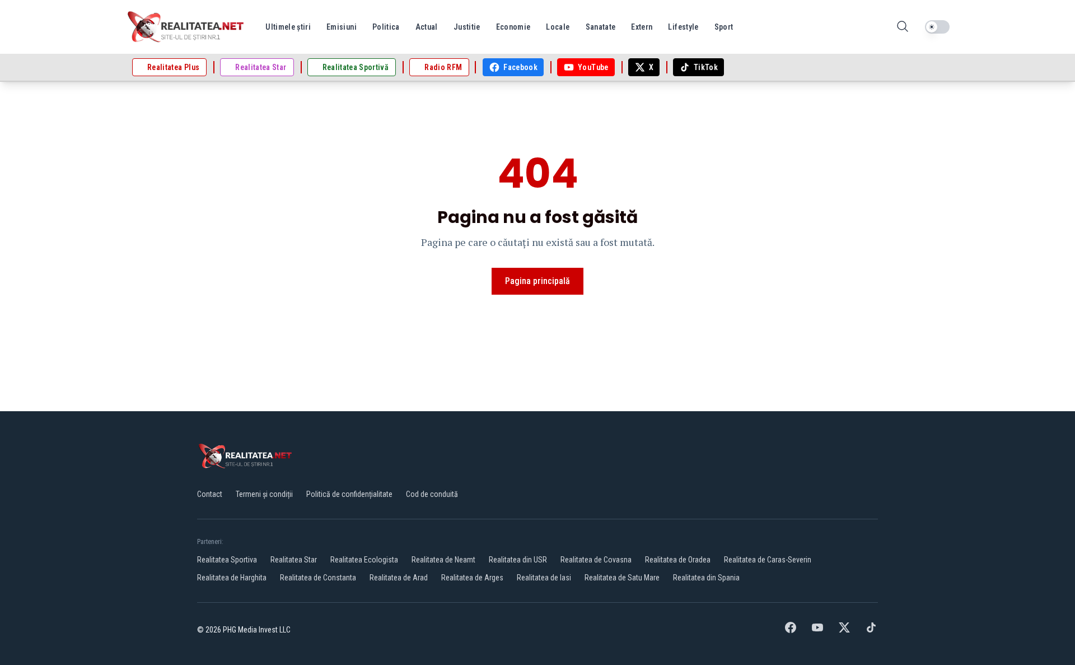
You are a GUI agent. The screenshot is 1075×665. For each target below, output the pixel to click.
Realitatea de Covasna (596, 559)
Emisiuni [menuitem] (341, 26)
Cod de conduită (432, 494)
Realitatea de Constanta (318, 577)
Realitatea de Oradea (678, 559)
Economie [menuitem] (513, 26)
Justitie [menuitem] (467, 26)
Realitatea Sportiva (227, 559)
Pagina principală (537, 281)
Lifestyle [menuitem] (683, 26)
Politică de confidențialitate (349, 494)
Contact (209, 494)
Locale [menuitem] (557, 26)
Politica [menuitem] (386, 26)
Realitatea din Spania (706, 577)
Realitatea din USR (518, 559)
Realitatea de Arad (399, 577)
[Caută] (902, 27)
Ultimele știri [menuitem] (288, 26)
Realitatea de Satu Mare (622, 577)
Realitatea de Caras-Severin (767, 559)
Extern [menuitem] (641, 26)
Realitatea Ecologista (364, 559)
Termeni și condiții (264, 494)
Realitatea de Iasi (544, 577)
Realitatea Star (293, 559)
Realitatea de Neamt (443, 559)
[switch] (937, 27)
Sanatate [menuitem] (601, 26)
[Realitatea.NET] (186, 26)
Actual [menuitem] (426, 26)
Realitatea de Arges (472, 577)
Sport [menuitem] (723, 26)
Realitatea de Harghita (232, 577)
